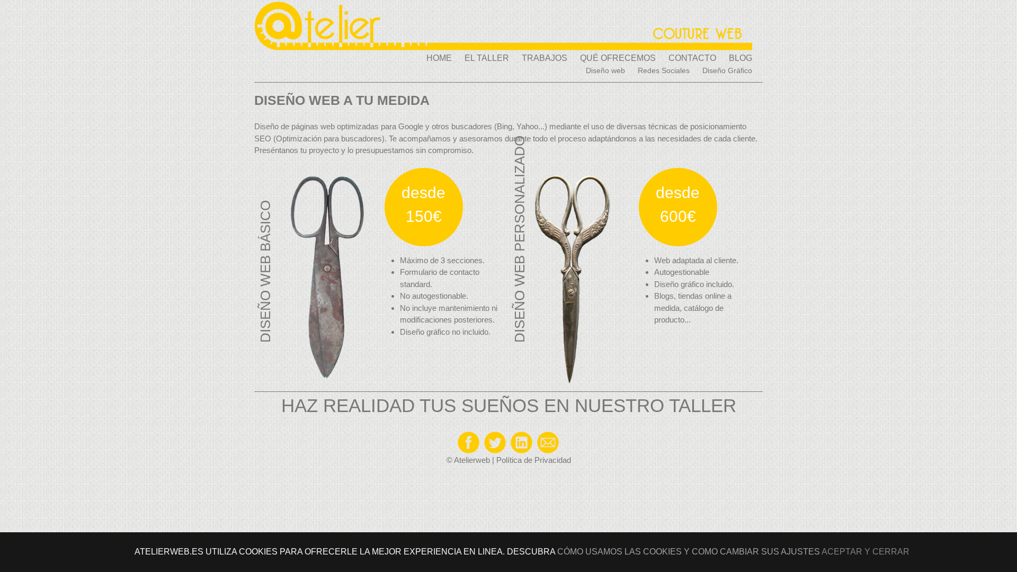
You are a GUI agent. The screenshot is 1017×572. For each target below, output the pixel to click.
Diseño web (605, 70)
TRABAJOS (544, 57)
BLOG (740, 57)
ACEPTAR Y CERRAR (865, 551)
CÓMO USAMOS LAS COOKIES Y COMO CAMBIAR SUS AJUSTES (688, 551)
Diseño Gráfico (727, 70)
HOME (439, 57)
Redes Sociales (664, 70)
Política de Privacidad (533, 459)
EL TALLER (487, 57)
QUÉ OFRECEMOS (618, 57)
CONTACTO (692, 57)
